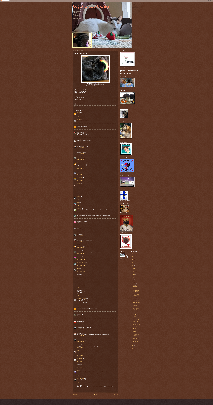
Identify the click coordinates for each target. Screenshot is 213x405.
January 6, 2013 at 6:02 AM (80, 210)
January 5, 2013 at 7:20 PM (80, 159)
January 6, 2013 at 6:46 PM (80, 361)
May (133, 279)
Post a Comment (77, 390)
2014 (133, 265)
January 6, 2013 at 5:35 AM (80, 205)
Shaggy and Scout (79, 232)
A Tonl (78, 244)
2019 (133, 257)
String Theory (135, 314)
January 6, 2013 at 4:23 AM (80, 199)
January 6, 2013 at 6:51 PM (80, 375)
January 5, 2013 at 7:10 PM (80, 153)
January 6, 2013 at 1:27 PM (80, 303)
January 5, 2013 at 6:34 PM (80, 121)
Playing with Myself (135, 300)
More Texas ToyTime (136, 299)
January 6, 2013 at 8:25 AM (80, 235)
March (134, 282)
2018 (133, 259)
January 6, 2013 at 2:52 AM (80, 193)
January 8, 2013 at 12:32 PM (80, 387)
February (134, 283)
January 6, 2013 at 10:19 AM (81, 259)
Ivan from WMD (79, 338)
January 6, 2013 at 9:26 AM (80, 241)
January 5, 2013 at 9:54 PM (80, 180)
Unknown (78, 162)
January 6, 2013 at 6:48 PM (80, 367)
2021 (133, 254)
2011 (133, 346)
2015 (133, 263)
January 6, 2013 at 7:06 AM (80, 216)
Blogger (111, 402)
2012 (133, 345)
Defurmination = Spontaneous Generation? (135, 304)
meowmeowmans (79, 250)
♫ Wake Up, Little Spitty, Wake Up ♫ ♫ (136, 309)
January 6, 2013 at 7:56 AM (80, 229)
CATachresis (78, 183)
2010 (133, 348)
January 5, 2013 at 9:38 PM (80, 174)
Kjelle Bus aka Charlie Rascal (81, 262)
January (134, 285)
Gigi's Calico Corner (91, 6)
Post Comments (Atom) (80, 396)
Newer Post (75, 394)
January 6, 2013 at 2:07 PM (80, 316)
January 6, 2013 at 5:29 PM (80, 355)
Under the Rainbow (135, 336)
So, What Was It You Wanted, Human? (136, 297)
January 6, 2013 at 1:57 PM (80, 309)
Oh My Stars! (134, 331)
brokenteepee (79, 125)
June (133, 277)
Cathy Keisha (79, 156)
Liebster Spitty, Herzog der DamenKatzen (136, 291)
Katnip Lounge (79, 256)
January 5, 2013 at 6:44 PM (80, 135)
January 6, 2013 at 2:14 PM (80, 322)
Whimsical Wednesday (136, 319)
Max (77, 171)
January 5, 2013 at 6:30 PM (80, 116)
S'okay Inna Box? (135, 307)
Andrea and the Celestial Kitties (81, 298)
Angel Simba (78, 119)
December (134, 268)
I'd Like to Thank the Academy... (136, 335)
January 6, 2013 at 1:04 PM (80, 295)
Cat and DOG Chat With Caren (81, 227)
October (134, 271)
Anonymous (78, 112)
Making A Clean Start (136, 338)
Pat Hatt (78, 325)
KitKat (78, 131)
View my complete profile (124, 259)
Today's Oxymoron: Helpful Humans (135, 316)
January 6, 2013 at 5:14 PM (80, 347)
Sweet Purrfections (79, 358)
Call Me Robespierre (136, 292)
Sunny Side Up (135, 328)
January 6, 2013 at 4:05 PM (80, 341)
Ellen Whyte (78, 350)
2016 (133, 262)
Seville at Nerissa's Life (80, 214)
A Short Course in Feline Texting (136, 288)
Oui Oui (78, 370)
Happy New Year (135, 342)
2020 (133, 256)
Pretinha (78, 202)
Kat (77, 331)
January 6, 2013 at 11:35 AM (81, 271)
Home (95, 394)
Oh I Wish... (134, 318)
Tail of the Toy (135, 286)
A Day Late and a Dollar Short (136, 325)
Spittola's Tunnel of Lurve (136, 302)
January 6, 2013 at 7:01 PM (80, 382)
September (134, 272)
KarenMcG (78, 238)
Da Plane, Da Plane (135, 321)
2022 (133, 253)
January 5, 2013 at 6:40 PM (80, 127)
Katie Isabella (79, 196)
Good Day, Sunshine (135, 332)
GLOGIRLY (78, 220)
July (133, 276)
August (134, 274)
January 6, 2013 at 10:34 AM (81, 265)
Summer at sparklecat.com (81, 139)
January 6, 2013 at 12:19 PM (80, 287)
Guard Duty (134, 339)
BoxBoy (134, 329)
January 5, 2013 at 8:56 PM (80, 168)
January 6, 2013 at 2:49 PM (80, 328)
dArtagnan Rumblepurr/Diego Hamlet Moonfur (84, 144)
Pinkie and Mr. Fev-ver (136, 322)
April (134, 280)
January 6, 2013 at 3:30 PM (80, 335)
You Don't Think (135, 326)
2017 (133, 260)
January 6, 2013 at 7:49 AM (80, 223)
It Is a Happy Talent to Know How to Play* (136, 295)
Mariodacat (78, 268)
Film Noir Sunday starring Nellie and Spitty (136, 311)
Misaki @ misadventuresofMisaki (82, 320)
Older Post (116, 394)
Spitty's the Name (135, 341)
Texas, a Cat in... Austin (80, 378)
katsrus (78, 313)
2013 (133, 267)
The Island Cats (79, 208)
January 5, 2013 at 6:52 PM (80, 147)
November (134, 269)
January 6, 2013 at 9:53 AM (80, 253)
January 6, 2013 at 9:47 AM (80, 247)
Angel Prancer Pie (79, 177)
